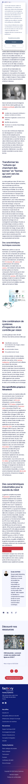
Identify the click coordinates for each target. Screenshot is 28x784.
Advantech (6, 496)
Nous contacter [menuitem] (6, 751)
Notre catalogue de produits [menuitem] (9, 748)
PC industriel (8, 262)
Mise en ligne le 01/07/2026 (11, 663)
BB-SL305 (23, 471)
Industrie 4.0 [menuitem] (5, 713)
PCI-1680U (5, 461)
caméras (12, 276)
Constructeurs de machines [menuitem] (9, 721)
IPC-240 (17, 400)
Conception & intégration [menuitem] (8, 738)
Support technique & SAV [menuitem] (8, 729)
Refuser (14, 45)
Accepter (14, 42)
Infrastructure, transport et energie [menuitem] (11, 718)
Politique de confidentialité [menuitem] (14, 777)
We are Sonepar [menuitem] (6, 763)
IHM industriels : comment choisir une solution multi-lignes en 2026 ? (12, 655)
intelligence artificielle (8, 107)
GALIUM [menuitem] (4, 741)
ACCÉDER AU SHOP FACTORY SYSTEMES (12, 549)
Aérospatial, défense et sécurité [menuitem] (10, 715)
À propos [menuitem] (4, 757)
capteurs (17, 262)
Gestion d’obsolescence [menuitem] (8, 735)
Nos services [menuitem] (6, 726)
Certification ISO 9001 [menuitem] (7, 760)
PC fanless (12, 404)
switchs (4, 268)
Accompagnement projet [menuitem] (8, 732)
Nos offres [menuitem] (5, 709)
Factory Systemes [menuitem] (7, 745)
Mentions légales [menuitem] (14, 774)
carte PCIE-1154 (6, 426)
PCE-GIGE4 (5, 446)
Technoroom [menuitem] (5, 754)
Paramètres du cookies (14, 38)
